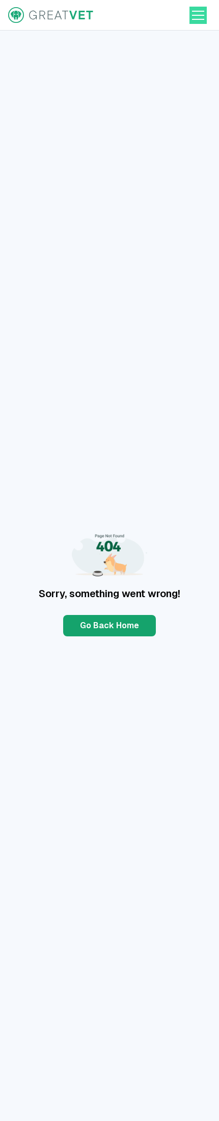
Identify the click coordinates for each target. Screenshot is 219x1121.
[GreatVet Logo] (51, 15)
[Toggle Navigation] (198, 15)
